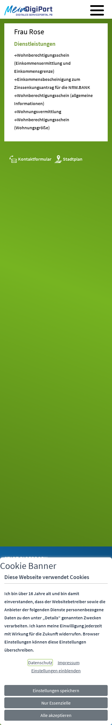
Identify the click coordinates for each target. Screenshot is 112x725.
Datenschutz (40, 662)
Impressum (69, 662)
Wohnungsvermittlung (39, 111)
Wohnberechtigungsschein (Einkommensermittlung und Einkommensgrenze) (42, 63)
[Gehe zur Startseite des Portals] (27, 11)
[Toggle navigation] (97, 10)
